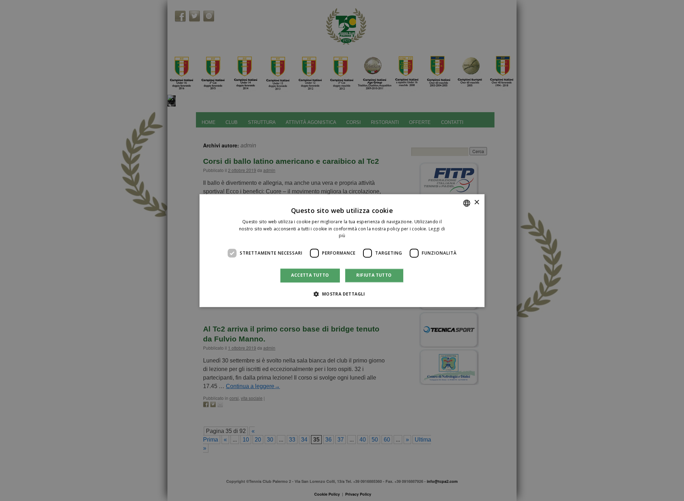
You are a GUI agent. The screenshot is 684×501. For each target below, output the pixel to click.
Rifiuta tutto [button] (374, 275)
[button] (342, 293)
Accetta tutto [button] (310, 275)
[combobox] (466, 203)
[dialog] (342, 250)
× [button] (476, 202)
